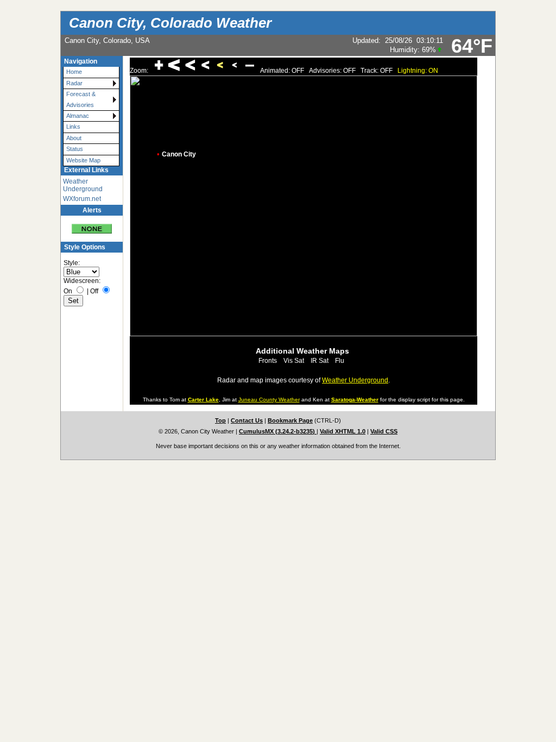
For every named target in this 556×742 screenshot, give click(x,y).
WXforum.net (82, 199)
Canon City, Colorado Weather (170, 23)
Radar (74, 83)
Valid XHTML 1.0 (342, 431)
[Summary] (92, 225)
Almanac (77, 115)
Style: (72, 263)
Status (74, 149)
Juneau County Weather (269, 400)
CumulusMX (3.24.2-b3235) (278, 431)
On (68, 291)
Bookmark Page (290, 420)
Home (74, 71)
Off (94, 291)
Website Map (83, 160)
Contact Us (247, 420)
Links (73, 126)
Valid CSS (383, 431)
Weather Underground (83, 185)
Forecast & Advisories (81, 99)
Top (220, 420)
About (73, 138)
